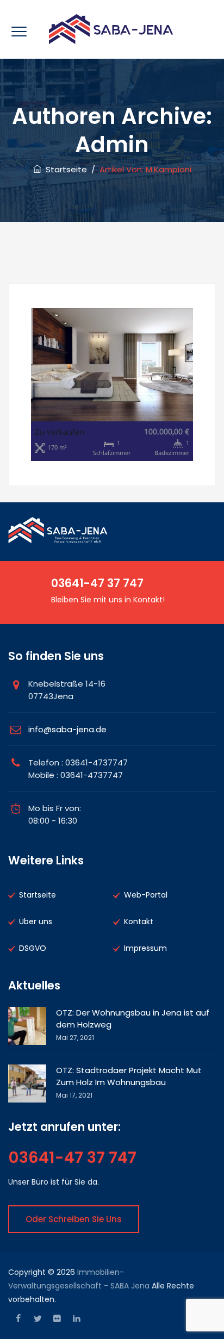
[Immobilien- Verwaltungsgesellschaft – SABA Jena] (112, 29)
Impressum (145, 948)
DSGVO (32, 948)
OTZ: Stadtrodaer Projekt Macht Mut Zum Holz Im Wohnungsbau (129, 1076)
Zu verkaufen (59, 431)
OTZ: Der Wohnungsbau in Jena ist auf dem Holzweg (132, 1018)
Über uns (35, 921)
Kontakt (138, 921)
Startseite (64, 169)
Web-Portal (145, 894)
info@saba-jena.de (67, 729)
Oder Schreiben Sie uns (74, 1219)
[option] (112, 385)
